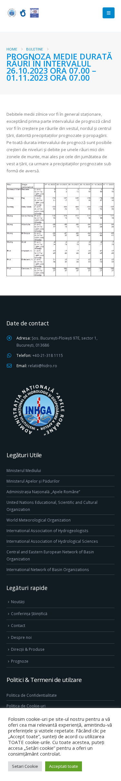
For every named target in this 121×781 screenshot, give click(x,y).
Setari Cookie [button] (25, 766)
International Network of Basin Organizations (47, 569)
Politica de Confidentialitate (31, 695)
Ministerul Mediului (23, 470)
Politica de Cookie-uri (25, 705)
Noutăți (18, 601)
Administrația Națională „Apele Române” (43, 491)
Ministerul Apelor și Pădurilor (33, 481)
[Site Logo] (22, 12)
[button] (109, 12)
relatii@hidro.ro (42, 365)
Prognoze (19, 661)
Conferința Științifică (29, 613)
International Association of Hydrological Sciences (52, 541)
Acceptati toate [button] (63, 766)
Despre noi (21, 637)
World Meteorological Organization (38, 519)
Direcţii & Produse (28, 649)
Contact (18, 625)
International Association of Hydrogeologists (47, 530)
